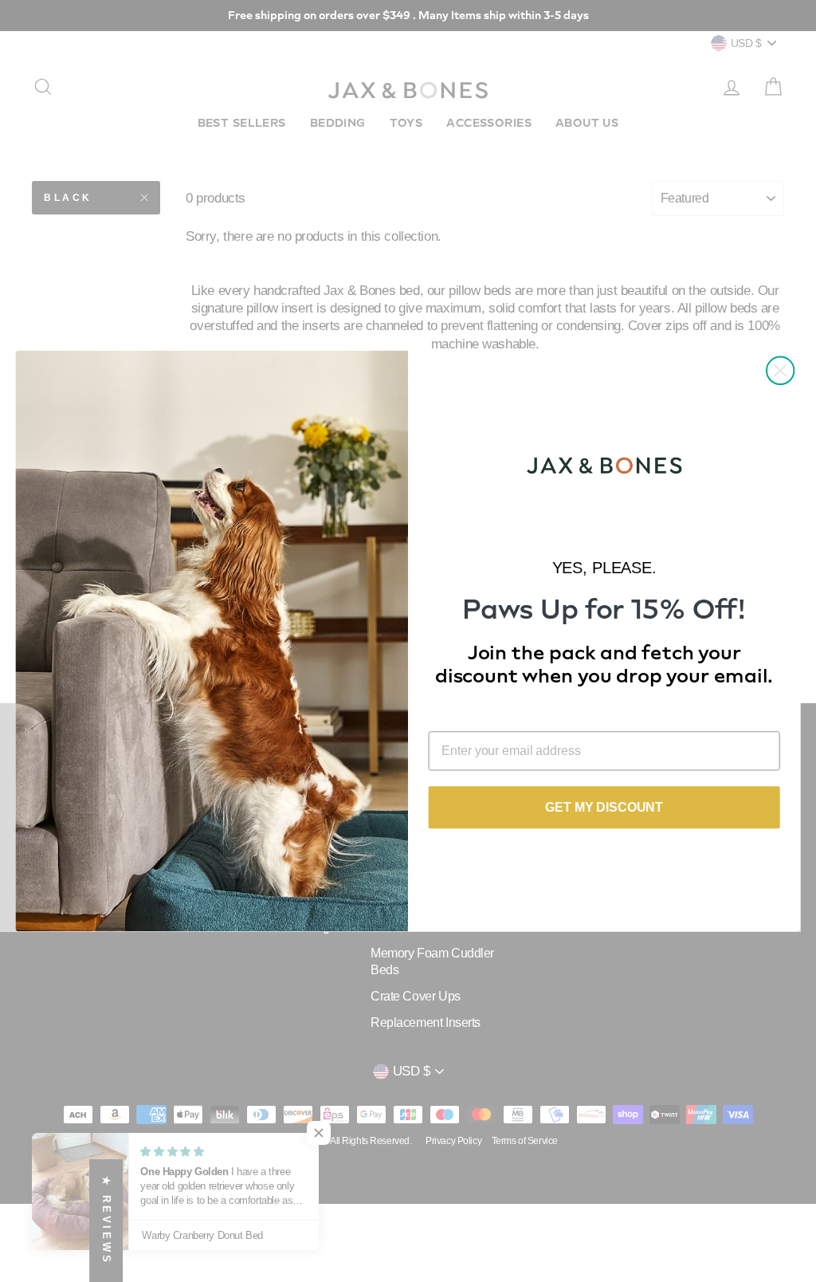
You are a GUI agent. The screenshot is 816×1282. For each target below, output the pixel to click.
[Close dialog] (780, 370)
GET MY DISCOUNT (604, 807)
